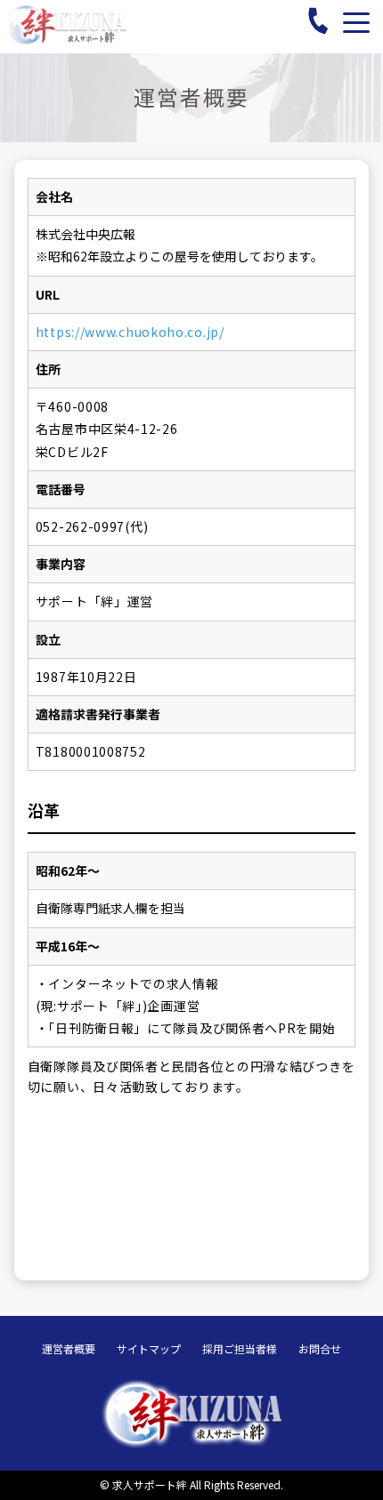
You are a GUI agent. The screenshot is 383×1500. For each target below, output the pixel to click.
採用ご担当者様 (239, 1349)
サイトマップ (149, 1349)
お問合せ (319, 1349)
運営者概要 (68, 1349)
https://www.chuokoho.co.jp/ (130, 332)
